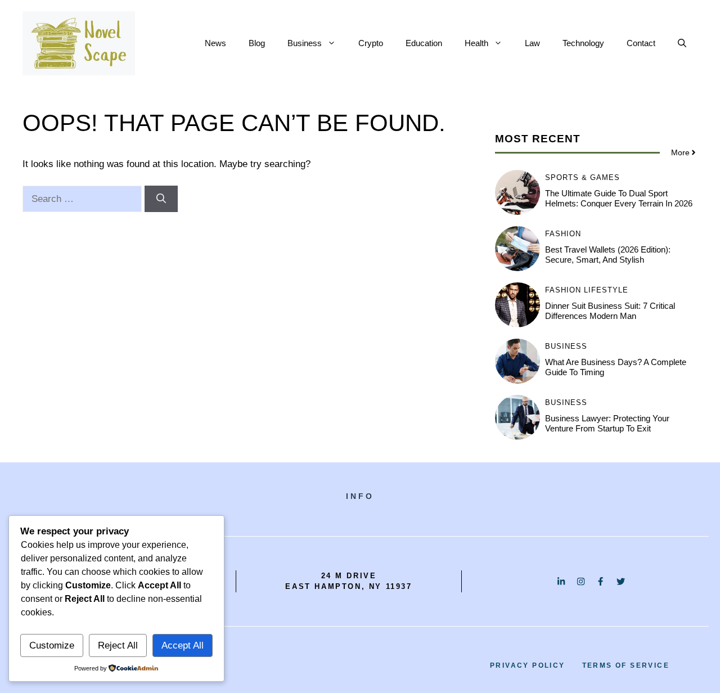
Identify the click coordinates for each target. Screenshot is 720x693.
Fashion (563, 233)
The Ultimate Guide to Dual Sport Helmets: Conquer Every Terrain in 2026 (618, 198)
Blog (257, 43)
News (215, 43)
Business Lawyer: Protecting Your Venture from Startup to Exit (607, 423)
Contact (641, 43)
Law (532, 43)
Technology (583, 43)
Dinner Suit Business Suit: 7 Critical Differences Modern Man (610, 311)
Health (476, 43)
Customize (51, 645)
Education (424, 43)
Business (304, 43)
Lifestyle (606, 290)
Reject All (118, 645)
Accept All (182, 645)
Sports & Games (582, 177)
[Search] (161, 199)
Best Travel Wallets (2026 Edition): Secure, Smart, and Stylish (607, 254)
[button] (682, 43)
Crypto (370, 43)
